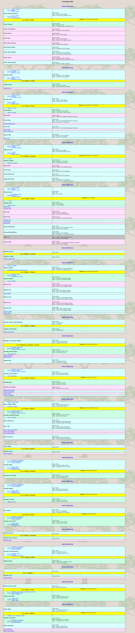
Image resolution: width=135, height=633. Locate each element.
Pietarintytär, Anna (17, 276)
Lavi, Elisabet (12, 280)
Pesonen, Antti (7, 206)
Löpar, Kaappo (12, 10)
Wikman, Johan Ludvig (9, 331)
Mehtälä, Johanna (8, 357)
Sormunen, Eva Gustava (18, 555)
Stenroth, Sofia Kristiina (15, 621)
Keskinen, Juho (16, 70)
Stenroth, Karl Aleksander (15, 461)
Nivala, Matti (15, 466)
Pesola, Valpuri (7, 129)
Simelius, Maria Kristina (19, 349)
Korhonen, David (16, 553)
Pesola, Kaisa (7, 223)
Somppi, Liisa (15, 103)
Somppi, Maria (15, 11)
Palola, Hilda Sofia (8, 629)
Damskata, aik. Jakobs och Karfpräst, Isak (23, 591)
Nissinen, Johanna (13, 406)
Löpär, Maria (11, 78)
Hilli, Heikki (15, 15)
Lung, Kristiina (12, 353)
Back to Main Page (67, 6)
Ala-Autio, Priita (7, 208)
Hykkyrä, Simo (7, 313)
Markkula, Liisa (12, 16)
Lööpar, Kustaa (16, 9)
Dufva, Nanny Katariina (9, 433)
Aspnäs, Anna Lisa (13, 599)
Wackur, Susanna (16, 593)
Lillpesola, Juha (7, 219)
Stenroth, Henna (7, 393)
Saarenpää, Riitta (17, 79)
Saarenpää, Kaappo (17, 194)
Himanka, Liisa (12, 501)
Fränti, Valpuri (16, 17)
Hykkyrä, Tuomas (8, 311)
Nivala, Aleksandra (8, 453)
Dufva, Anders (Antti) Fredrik (10, 429)
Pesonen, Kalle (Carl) (8, 131)
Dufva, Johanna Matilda (9, 431)
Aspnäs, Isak (15, 598)
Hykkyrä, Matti (7, 293)
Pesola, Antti (6, 138)
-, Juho (10, 158)
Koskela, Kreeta (16, 469)
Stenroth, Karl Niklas (14, 348)
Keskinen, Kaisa (7, 88)
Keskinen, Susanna (13, 162)
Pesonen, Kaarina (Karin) (9, 123)
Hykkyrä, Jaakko (12, 265)
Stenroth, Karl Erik (17, 347)
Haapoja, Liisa (16, 189)
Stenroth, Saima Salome (9, 390)
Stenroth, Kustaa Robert (9, 391)
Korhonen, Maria (7, 540)
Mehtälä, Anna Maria (8, 355)
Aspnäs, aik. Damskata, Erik (15, 592)
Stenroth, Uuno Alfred (9, 395)
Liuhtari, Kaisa (16, 196)
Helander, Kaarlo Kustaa (9, 258)
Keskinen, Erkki (12, 71)
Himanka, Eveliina (8, 577)
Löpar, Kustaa (15, 187)
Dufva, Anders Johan (13, 402)
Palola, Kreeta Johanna (9, 630)
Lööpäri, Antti (16, 77)
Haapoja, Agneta (16, 72)
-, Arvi (14, 101)
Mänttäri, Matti (16, 274)
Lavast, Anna (15, 600)
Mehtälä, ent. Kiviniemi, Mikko (16, 615)
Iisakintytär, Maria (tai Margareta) (18, 269)
